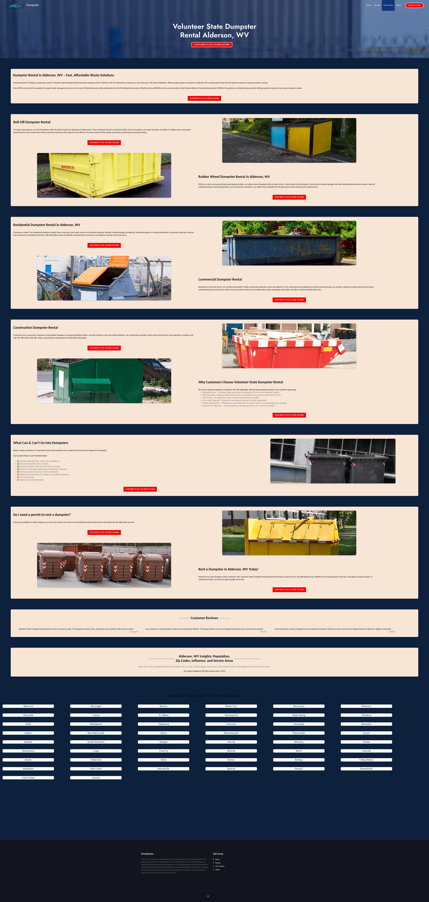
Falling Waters (366, 759)
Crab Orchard (28, 777)
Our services (388, 5)
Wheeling (298, 742)
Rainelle (28, 742)
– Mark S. (391, 632)
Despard (299, 768)
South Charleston (95, 742)
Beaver (28, 759)
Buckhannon (96, 724)
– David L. (263, 632)
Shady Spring (298, 715)
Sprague (164, 742)
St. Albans (163, 715)
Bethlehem (28, 768)
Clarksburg (163, 724)
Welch (299, 751)
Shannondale (299, 733)
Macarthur (366, 724)
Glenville (231, 751)
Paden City (96, 759)
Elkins (163, 759)
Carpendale (298, 724)
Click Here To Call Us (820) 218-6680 (204, 98)
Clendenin (366, 715)
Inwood (96, 777)
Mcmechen (298, 706)
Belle (28, 724)
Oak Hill (231, 742)
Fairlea (96, 715)
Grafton (28, 733)
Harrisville (28, 715)
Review (377, 5)
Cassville (366, 751)
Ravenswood (231, 715)
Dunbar (366, 742)
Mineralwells (366, 768)
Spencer (231, 768)
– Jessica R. (133, 632)
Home (369, 5)
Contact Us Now (414, 5)
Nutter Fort (231, 706)
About (398, 5)
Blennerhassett (231, 733)
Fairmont (231, 724)
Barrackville (163, 768)
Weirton (163, 706)
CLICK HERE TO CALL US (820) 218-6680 (211, 44)
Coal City (163, 751)
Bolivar (231, 759)
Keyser (366, 733)
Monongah (96, 706)
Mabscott (28, 706)
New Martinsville (96, 733)
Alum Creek (96, 768)
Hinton (163, 733)
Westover (366, 706)
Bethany (299, 759)
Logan (96, 751)
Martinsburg (28, 751)
